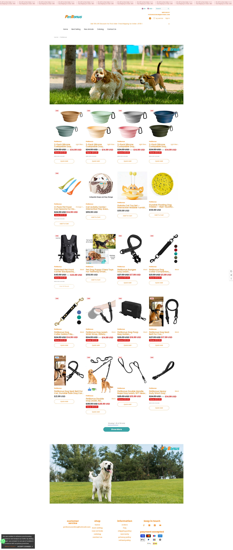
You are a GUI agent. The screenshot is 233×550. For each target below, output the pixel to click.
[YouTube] (160, 525)
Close (169, 24)
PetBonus (63, 37)
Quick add (64, 161)
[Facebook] (144, 525)
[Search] (162, 8)
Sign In (167, 18)
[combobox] (161, 8)
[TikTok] (155, 525)
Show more (116, 429)
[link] (116, 74)
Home (56, 37)
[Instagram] (149, 525)
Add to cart (64, 224)
